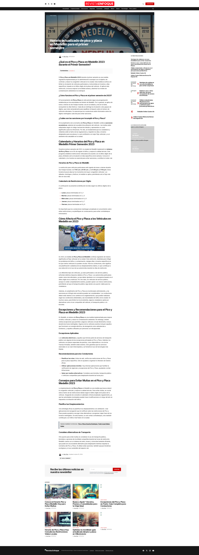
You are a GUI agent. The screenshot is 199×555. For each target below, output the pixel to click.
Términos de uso (109, 550)
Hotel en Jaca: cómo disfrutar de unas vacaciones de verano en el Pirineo (141, 64)
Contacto (92, 550)
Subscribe (116, 469)
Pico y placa (53, 15)
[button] (143, 4)
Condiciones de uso (109, 473)
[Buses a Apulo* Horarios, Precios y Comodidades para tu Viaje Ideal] (86, 491)
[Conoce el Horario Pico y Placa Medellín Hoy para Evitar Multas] (58, 491)
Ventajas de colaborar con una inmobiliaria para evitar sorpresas (141, 60)
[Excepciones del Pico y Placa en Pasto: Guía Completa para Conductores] (113, 491)
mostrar (72, 70)
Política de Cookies (99, 550)
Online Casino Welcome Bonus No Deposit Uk (141, 76)
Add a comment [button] (66, 458)
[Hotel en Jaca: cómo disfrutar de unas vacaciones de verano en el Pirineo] (133, 93)
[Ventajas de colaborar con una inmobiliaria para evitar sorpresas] (133, 84)
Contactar (150, 3)
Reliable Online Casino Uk (138, 73)
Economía (135, 133)
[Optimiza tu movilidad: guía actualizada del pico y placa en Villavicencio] (86, 519)
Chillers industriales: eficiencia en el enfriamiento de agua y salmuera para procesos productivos (141, 69)
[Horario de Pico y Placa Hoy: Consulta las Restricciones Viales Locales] (58, 519)
